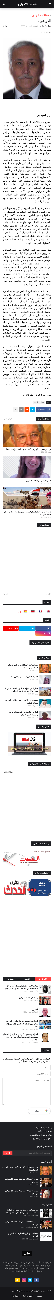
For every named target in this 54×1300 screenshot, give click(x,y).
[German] (32, 612)
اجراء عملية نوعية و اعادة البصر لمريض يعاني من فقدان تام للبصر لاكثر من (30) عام (22, 1024)
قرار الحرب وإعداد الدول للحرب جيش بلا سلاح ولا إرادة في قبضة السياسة (27, 513)
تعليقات (11, 979)
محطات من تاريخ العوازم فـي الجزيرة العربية (23, 1234)
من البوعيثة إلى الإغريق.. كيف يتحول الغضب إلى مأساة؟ (28, 449)
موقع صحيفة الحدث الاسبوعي (40, 1135)
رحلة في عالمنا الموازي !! (27, 998)
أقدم (6, 594)
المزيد (18, 612)
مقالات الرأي (41, 15)
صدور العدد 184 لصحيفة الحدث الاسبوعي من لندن (21, 1180)
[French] (39, 612)
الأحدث (27, 979)
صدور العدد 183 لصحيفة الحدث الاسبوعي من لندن (21, 1192)
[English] (47, 612)
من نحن (39, 1296)
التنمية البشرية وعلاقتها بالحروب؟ (38, 481)
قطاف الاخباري (27, 4)
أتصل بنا (15, 1296)
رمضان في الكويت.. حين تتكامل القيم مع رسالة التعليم (21, 701)
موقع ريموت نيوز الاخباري (42, 1139)
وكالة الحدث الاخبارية (44, 1128)
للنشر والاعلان (27, 1296)
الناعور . (34, 1009)
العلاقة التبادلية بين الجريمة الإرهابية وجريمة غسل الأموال (23, 713)
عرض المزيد (7, 419)
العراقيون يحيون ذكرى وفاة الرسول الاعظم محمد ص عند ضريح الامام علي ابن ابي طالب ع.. (20, 1037)
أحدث (48, 594)
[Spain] (24, 612)
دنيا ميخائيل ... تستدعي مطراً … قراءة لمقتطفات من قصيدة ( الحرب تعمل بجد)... (20, 987)
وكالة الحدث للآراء (45, 1131)
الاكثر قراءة (43, 979)
